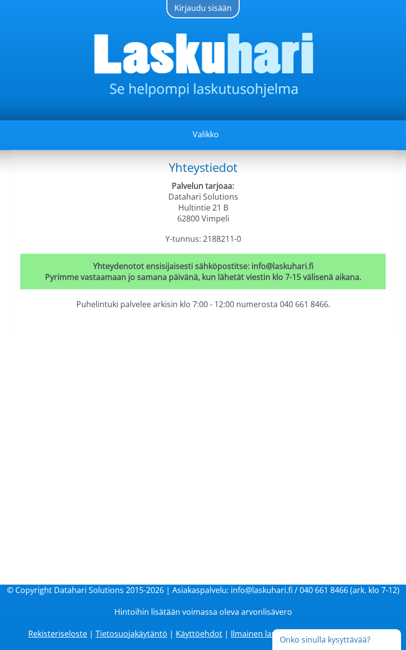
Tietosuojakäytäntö (131, 633)
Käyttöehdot (199, 633)
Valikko (206, 134)
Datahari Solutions (89, 590)
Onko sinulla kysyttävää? (325, 639)
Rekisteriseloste (57, 633)
